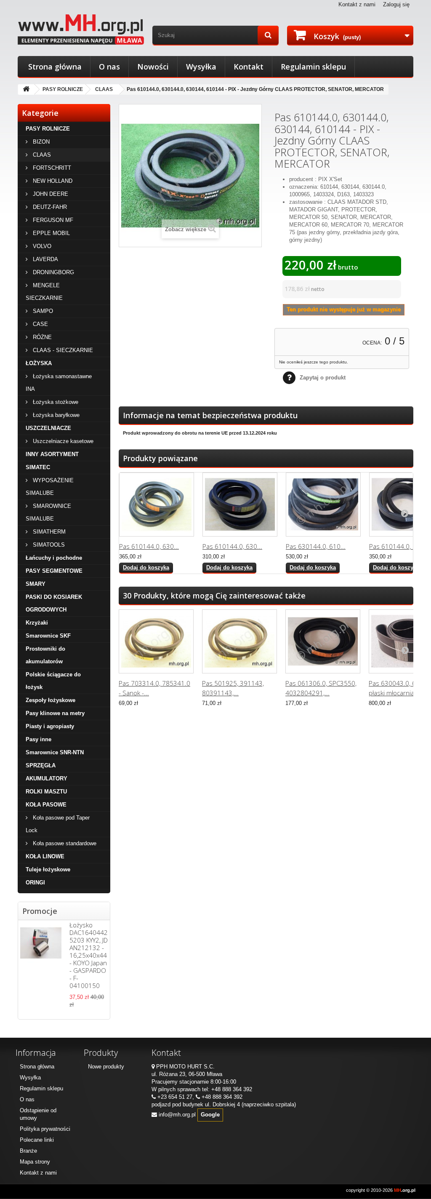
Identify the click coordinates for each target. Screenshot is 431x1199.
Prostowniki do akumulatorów (45, 655)
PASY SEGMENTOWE (54, 571)
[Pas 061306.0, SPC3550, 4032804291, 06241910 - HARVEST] (322, 641)
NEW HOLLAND (51, 181)
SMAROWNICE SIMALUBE (48, 512)
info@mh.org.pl (177, 1114)
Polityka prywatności (45, 1129)
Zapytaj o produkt (323, 377)
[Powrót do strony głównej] (26, 89)
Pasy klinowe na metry (55, 713)
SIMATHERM (48, 532)
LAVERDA (44, 259)
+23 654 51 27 (174, 1097)
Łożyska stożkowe (54, 402)
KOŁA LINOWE (45, 856)
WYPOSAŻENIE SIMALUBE (50, 486)
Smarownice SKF (48, 636)
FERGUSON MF (52, 220)
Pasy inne (38, 739)
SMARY (35, 584)
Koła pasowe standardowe (63, 843)
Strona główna (55, 66)
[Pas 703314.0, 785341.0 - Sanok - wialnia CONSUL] (156, 641)
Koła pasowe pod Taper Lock (58, 823)
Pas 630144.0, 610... (316, 546)
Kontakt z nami (356, 4)
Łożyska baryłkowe (55, 415)
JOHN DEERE (49, 194)
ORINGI (35, 882)
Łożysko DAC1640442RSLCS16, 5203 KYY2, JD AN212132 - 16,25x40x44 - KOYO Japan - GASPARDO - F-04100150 (102, 955)
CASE (39, 324)
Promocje (39, 911)
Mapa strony (35, 1162)
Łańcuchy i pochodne (54, 558)
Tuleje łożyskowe (48, 869)
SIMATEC (38, 467)
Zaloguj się (396, 4)
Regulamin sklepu (313, 66)
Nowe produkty (106, 1066)
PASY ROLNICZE (63, 89)
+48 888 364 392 (231, 1089)
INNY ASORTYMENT (52, 454)
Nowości (153, 66)
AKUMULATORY (46, 778)
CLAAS (104, 89)
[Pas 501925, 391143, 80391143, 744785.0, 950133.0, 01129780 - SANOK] (239, 641)
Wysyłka (201, 66)
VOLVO (41, 246)
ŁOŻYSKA (39, 363)
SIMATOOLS (48, 545)
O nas (109, 66)
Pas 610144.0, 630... (149, 546)
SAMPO (42, 311)
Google (210, 1114)
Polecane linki (37, 1140)
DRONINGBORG (52, 272)
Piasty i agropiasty (50, 726)
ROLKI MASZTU (46, 791)
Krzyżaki (37, 623)
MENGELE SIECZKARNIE (44, 291)
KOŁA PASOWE (46, 804)
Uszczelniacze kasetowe (62, 441)
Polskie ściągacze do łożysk (53, 680)
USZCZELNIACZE (48, 428)
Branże (28, 1151)
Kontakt (248, 66)
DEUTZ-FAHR (49, 207)
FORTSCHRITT (51, 168)
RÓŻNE (41, 337)
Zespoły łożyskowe (50, 700)
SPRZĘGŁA (41, 765)
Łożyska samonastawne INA (59, 382)
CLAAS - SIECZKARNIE (62, 350)
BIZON (40, 142)
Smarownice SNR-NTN (55, 752)
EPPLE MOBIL (50, 233)
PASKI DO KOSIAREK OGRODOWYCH (54, 603)
